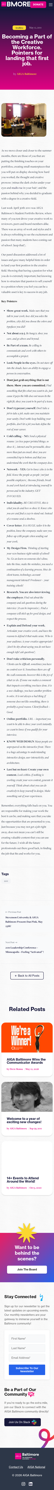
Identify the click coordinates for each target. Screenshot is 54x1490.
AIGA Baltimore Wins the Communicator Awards (26, 1061)
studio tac (17, 187)
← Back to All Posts (27, 975)
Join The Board (27, 1269)
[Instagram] (23, 1483)
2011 (6, 880)
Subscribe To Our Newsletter (27, 1370)
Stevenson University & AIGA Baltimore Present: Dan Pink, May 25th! (24, 922)
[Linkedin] (30, 1483)
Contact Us (16, 1467)
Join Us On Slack (19, 1422)
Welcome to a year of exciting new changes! (24, 1120)
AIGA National (36, 1467)
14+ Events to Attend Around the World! (23, 1179)
